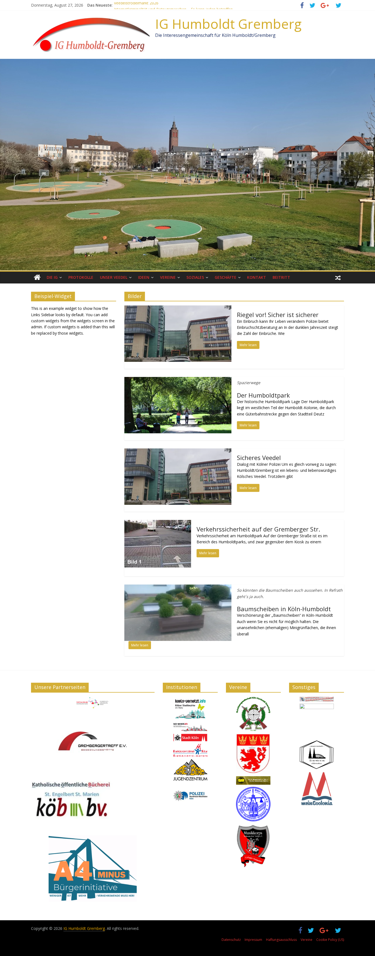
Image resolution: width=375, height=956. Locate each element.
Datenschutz (231, 939)
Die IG (52, 277)
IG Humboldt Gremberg (228, 24)
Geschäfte (225, 277)
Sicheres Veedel (259, 457)
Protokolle (80, 277)
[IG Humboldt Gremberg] (37, 277)
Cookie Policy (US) (330, 939)
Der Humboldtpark (263, 395)
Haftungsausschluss (281, 939)
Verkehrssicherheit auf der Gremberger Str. (258, 529)
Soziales (195, 277)
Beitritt (281, 277)
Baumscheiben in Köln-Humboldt (284, 609)
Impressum (253, 939)
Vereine (168, 277)
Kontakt (256, 277)
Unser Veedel (113, 277)
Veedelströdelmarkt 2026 (136, 5)
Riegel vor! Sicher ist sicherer (277, 314)
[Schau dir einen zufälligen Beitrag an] (338, 277)
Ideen (143, 277)
